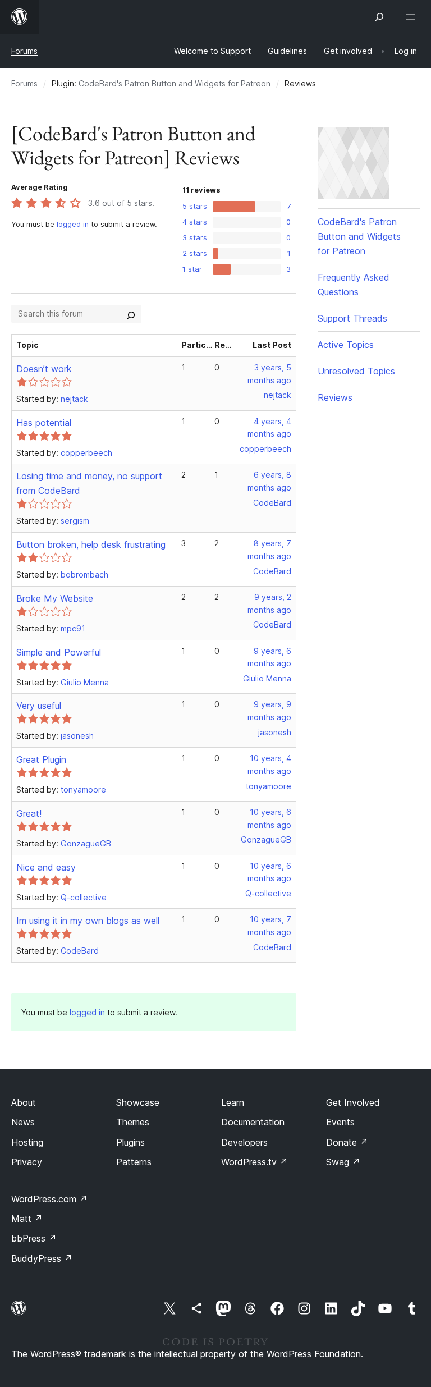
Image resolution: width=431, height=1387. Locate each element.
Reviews (335, 397)
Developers (244, 1142)
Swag (343, 1162)
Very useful (38, 705)
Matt (27, 1218)
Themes (132, 1122)
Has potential (43, 422)
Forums (24, 51)
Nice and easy (46, 867)
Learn (232, 1102)
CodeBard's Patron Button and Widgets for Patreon (174, 83)
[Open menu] (413, 17)
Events (340, 1122)
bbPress (34, 1238)
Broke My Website (54, 598)
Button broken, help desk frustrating (91, 544)
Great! (29, 813)
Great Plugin (41, 759)
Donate (347, 1142)
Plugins (130, 1142)
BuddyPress (41, 1258)
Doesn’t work (44, 368)
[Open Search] (379, 17)
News (23, 1122)
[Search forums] (130, 314)
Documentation (253, 1122)
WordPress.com (49, 1199)
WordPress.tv (254, 1162)
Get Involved (353, 1102)
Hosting (27, 1142)
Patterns (134, 1162)
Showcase (137, 1102)
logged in (73, 224)
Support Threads (352, 318)
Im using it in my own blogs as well (87, 920)
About (23, 1102)
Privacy (26, 1162)
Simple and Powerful (58, 652)
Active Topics (346, 344)
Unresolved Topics (356, 371)
